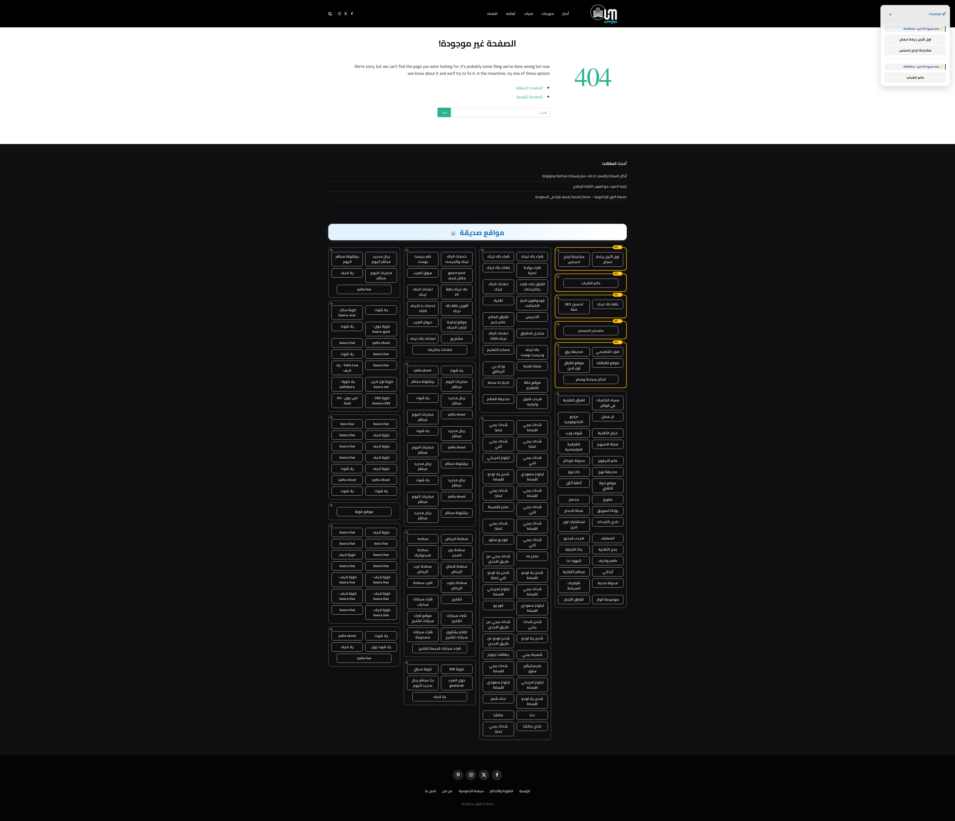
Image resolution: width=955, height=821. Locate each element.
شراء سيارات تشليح (457, 618)
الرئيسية (524, 791)
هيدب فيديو (574, 538)
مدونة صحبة (608, 583)
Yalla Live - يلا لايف (347, 368)
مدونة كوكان (574, 460)
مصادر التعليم (498, 349)
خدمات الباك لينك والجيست (457, 259)
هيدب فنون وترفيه (532, 401)
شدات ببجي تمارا (498, 427)
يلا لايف (439, 696)
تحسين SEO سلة (574, 307)
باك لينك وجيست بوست (532, 352)
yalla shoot (422, 370)
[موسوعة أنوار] (604, 13)
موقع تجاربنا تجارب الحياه (457, 325)
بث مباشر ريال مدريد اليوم (423, 683)
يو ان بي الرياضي (498, 369)
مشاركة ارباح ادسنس (574, 259)
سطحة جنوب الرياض (456, 585)
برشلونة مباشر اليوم (347, 259)
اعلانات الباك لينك (498, 286)
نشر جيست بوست (422, 259)
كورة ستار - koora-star (347, 312)
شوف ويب (573, 433)
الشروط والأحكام (501, 791)
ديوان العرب (422, 322)
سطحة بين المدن (456, 552)
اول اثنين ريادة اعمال (607, 259)
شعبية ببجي (532, 654)
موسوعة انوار (608, 599)
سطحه (422, 538)
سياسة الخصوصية (471, 791)
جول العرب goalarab (456, 683)
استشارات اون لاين (574, 524)
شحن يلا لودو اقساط (498, 477)
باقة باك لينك (608, 304)
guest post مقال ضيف (457, 275)
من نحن (447, 791)
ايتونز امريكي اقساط (498, 591)
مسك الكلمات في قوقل (607, 403)
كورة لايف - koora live (381, 579)
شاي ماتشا (532, 726)
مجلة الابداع (573, 510)
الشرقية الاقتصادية (573, 447)
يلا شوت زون (381, 647)
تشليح (457, 599)
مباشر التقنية (574, 572)
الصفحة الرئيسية (529, 96)
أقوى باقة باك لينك (456, 308)
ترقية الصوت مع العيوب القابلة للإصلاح (600, 186)
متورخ (608, 499)
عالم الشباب (591, 283)
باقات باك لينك (498, 267)
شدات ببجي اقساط (532, 427)
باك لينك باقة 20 (457, 292)
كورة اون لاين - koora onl (381, 384)
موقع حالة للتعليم (532, 385)
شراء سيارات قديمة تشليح (440, 648)
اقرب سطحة (422, 583)
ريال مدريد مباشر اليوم (381, 259)
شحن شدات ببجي (532, 624)
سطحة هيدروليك (422, 552)
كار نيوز (574, 472)
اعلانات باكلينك (440, 349)
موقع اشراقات (607, 363)
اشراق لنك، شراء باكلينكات (532, 286)
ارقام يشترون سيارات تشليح (456, 634)
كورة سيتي (423, 669)
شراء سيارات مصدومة (423, 634)
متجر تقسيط (498, 507)
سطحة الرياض (456, 538)
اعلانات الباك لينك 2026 (498, 336)
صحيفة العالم (498, 399)
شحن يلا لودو (532, 638)
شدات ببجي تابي (498, 444)
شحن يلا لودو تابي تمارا (498, 575)
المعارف (608, 538)
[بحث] (330, 13)
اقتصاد (492, 13)
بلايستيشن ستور (532, 668)
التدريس (532, 317)
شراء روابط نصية (532, 270)
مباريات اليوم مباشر (457, 384)
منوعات (547, 13)
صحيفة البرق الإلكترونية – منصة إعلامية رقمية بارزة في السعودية (581, 196)
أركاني (607, 572)
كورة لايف (381, 435)
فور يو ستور (498, 539)
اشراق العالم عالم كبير (498, 319)
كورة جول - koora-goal (381, 329)
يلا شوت (456, 370)
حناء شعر (498, 698)
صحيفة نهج (607, 472)
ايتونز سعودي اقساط (532, 477)
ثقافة (511, 13)
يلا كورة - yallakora (347, 384)
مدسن (574, 499)
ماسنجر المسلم (591, 330)
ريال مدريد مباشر (456, 400)
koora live (347, 342)
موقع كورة (364, 511)
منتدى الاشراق (532, 333)
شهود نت (573, 560)
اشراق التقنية (574, 400)
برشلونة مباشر (422, 381)
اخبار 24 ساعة (498, 382)
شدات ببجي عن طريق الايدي (498, 559)
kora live (347, 424)
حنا (532, 715)
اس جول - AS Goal (347, 400)
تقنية (498, 300)
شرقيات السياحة (573, 585)
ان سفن (607, 416)
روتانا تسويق (607, 510)
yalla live (364, 289)
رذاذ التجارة (573, 549)
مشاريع (456, 338)
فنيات (528, 13)
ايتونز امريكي (498, 457)
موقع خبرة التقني (607, 485)
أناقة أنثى (574, 483)
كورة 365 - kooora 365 (381, 400)
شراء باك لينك (532, 256)
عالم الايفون (608, 460)
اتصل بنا (430, 791)
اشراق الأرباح (574, 599)
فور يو (498, 605)
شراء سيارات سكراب (423, 602)
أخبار (565, 13)
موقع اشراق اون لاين (574, 365)
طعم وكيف (607, 560)
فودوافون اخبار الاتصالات (532, 303)
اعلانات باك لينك (423, 338)
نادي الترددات (608, 522)
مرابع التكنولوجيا (573, 419)
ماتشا (498, 715)
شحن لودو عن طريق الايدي (498, 641)
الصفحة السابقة (529, 88)
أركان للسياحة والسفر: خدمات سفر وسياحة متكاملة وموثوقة (584, 176)
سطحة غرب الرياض (423, 569)
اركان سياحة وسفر (591, 379)
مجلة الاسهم (607, 444)
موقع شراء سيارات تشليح (423, 618)
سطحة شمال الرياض (456, 569)
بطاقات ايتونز (498, 654)
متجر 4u (532, 556)
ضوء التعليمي (608, 351)
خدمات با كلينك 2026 (422, 308)
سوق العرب (422, 273)
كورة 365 (456, 669)
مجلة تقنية (532, 366)
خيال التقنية (608, 433)
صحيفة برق (574, 351)
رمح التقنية (607, 549)
